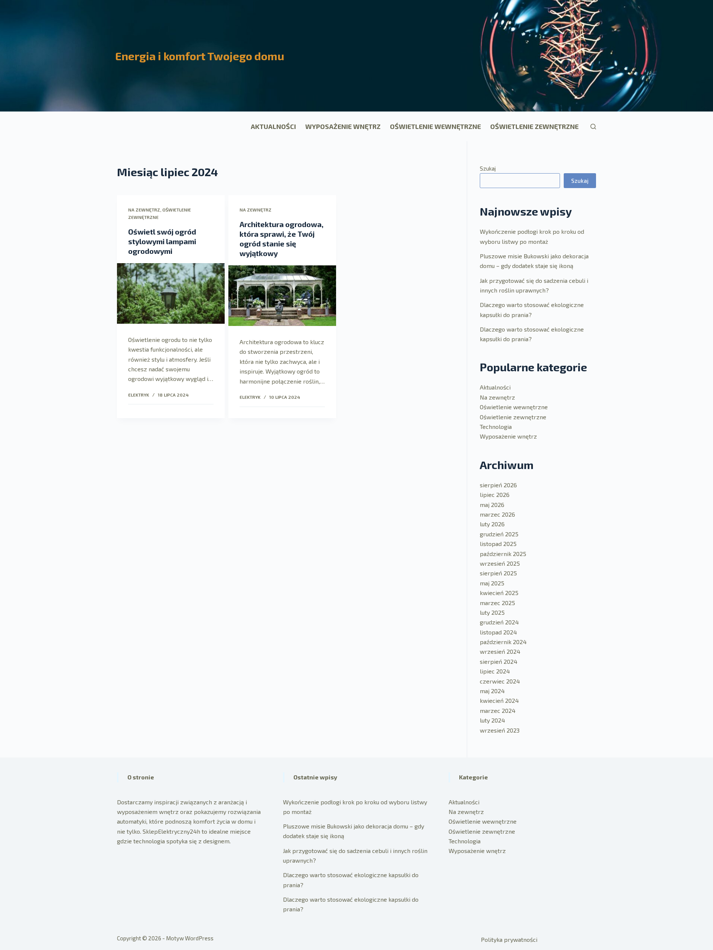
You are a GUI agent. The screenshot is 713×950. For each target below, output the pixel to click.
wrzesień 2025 (500, 563)
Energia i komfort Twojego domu (199, 55)
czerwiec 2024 (500, 681)
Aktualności (273, 126)
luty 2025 (492, 612)
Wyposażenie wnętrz (343, 126)
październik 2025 (503, 553)
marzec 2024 (497, 710)
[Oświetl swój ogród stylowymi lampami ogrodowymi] (171, 293)
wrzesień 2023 (500, 730)
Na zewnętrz (144, 209)
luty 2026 (492, 523)
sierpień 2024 (498, 661)
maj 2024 (492, 690)
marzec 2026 (497, 514)
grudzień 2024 (499, 622)
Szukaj (488, 168)
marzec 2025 (497, 602)
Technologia (496, 426)
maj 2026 (492, 504)
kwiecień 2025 (499, 592)
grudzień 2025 (499, 533)
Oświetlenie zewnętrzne (534, 126)
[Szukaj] (593, 126)
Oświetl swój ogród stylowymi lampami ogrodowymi (162, 241)
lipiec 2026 (494, 494)
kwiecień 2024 (499, 700)
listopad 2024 (498, 632)
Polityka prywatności (509, 939)
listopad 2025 (498, 543)
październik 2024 (503, 641)
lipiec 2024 (495, 671)
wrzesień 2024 (500, 651)
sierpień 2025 (498, 572)
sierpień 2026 (498, 484)
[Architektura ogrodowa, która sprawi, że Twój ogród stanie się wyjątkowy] (282, 295)
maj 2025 (492, 583)
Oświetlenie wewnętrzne (435, 126)
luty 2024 (492, 720)
